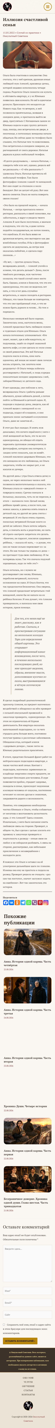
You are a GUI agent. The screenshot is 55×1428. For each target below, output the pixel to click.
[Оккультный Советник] (28, 1405)
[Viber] (34, 902)
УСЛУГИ (28, 1382)
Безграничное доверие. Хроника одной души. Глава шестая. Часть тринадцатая (26, 1202)
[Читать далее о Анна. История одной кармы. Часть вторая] (27, 1038)
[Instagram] (45, 902)
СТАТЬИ (28, 1390)
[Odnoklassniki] (17, 902)
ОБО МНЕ (28, 1377)
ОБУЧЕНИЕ (28, 1386)
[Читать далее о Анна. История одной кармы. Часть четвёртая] (27, 941)
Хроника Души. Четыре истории (25, 1106)
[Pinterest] (40, 902)
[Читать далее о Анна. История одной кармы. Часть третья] (27, 989)
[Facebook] (5, 902)
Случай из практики (28, 32)
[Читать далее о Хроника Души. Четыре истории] (27, 1086)
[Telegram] (23, 902)
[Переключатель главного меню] (48, 7)
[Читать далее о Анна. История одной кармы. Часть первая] (27, 1130)
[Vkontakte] (11, 902)
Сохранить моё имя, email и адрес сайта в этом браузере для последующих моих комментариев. (27, 1329)
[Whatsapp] (28, 902)
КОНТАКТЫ (28, 1394)
